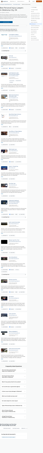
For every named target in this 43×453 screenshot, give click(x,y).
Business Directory (20, 1)
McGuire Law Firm (34, 32)
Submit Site (39, 1)
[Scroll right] (26, 428)
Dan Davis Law (33, 23)
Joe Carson (32, 34)
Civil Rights (11, 82)
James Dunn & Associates (35, 39)
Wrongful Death (18, 80)
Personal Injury (12, 80)
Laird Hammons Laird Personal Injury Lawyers (36, 13)
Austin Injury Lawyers (16, 428)
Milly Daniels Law (33, 20)
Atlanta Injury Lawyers (7, 428)
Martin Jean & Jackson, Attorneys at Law (36, 15)
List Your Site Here (6, 22)
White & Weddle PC (34, 38)
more (2, 45)
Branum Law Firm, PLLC (34, 29)
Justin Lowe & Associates (35, 27)
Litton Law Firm (33, 36)
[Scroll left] (1, 428)
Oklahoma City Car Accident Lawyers (8, 437)
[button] (34, 1)
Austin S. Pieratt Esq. (34, 22)
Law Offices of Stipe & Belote (35, 18)
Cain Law (32, 11)
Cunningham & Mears (34, 9)
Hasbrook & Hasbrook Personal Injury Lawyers (36, 25)
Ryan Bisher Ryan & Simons (35, 16)
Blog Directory (12, 1)
